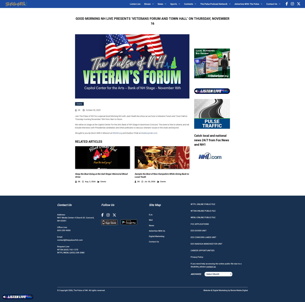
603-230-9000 (64, 230)
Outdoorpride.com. (149, 133)
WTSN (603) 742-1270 (67, 249)
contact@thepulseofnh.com (70, 240)
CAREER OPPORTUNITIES (202, 250)
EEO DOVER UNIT (199, 230)
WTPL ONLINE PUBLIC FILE (203, 204)
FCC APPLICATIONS (200, 224)
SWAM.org (117, 133)
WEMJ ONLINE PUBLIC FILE (203, 217)
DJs (150, 214)
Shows (147, 4)
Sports (173, 4)
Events (79, 104)
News (160, 4)
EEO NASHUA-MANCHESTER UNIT (206, 244)
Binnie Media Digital (239, 290)
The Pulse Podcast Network (213, 4)
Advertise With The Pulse (247, 4)
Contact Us (271, 4)
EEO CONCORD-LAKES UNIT (203, 237)
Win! (151, 220)
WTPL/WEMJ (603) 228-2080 (70, 252)
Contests (188, 4)
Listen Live (135, 4)
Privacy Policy (197, 257)
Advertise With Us (157, 231)
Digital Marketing (156, 236)
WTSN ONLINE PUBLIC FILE (203, 211)
